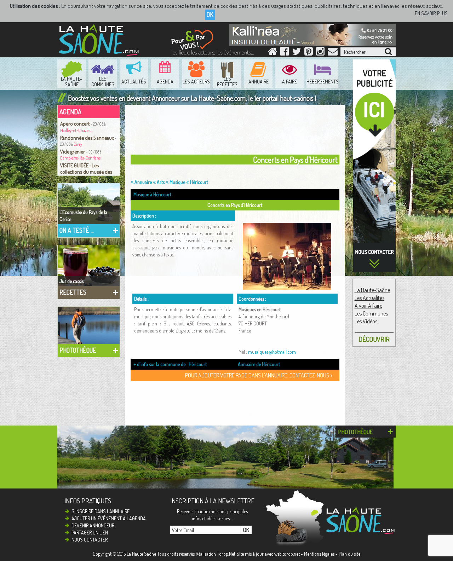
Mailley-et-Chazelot (76, 130)
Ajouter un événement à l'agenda (108, 518)
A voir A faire (368, 305)
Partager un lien (89, 533)
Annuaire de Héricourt (259, 364)
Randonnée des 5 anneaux (87, 137)
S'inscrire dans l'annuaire (100, 511)
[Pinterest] (308, 53)
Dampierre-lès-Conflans (80, 158)
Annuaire (142, 182)
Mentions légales (319, 554)
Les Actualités (369, 297)
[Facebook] (284, 53)
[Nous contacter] (333, 53)
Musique (176, 182)
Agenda (70, 112)
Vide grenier (73, 151)
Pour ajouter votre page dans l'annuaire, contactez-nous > (258, 375)
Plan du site (349, 554)
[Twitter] (296, 53)
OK (210, 14)
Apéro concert (75, 123)
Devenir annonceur (92, 525)
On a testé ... (76, 230)
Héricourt (198, 182)
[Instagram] (320, 53)
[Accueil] (272, 53)
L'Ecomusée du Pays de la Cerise (83, 215)
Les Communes (371, 313)
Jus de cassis (71, 281)
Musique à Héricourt (152, 194)
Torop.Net (226, 554)
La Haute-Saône (372, 290)
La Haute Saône (141, 554)
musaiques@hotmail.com (272, 352)
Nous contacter (89, 540)
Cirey (78, 144)
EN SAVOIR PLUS (431, 13)
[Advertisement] (237, 131)
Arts (160, 182)
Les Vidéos (366, 321)
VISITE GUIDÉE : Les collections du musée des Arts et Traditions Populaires (88, 171)
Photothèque (77, 350)
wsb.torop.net (287, 554)
